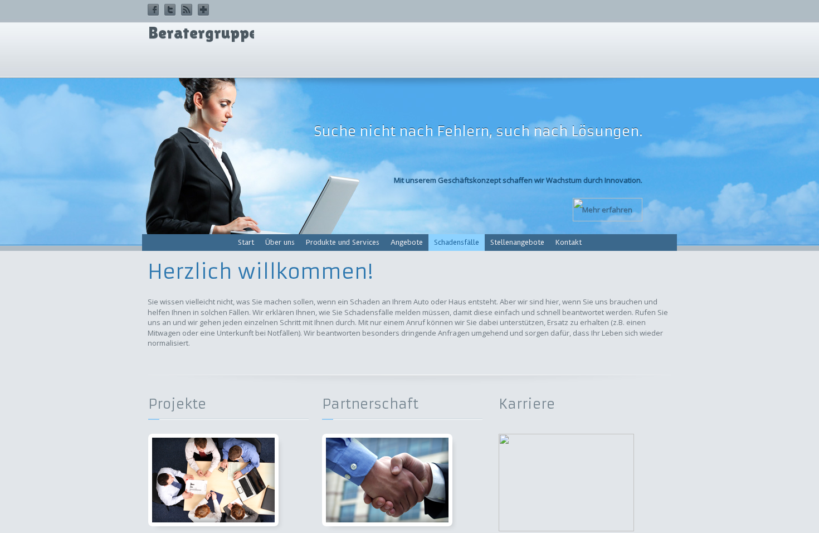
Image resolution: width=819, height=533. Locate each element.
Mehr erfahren (607, 210)
